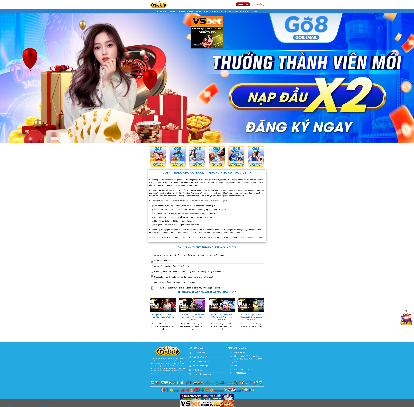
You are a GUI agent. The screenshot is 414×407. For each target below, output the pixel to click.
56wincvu (52, 406)
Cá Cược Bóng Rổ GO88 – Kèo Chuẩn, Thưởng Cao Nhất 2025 (251, 317)
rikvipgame (10, 406)
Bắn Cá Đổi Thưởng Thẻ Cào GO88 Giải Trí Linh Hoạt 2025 (221, 317)
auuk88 (3, 406)
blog (254, 11)
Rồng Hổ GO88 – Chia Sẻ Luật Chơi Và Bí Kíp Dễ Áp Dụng (163, 317)
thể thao (173, 11)
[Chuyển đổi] (152, 255)
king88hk (45, 406)
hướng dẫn (245, 11)
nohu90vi (18, 406)
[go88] (158, 4)
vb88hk (29, 406)
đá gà (223, 11)
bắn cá (190, 11)
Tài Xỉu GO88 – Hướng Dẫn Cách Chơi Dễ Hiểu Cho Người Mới (192, 317)
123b (24, 406)
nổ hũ (198, 11)
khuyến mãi (233, 11)
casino (182, 11)
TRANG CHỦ (161, 11)
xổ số (205, 11)
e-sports (214, 11)
